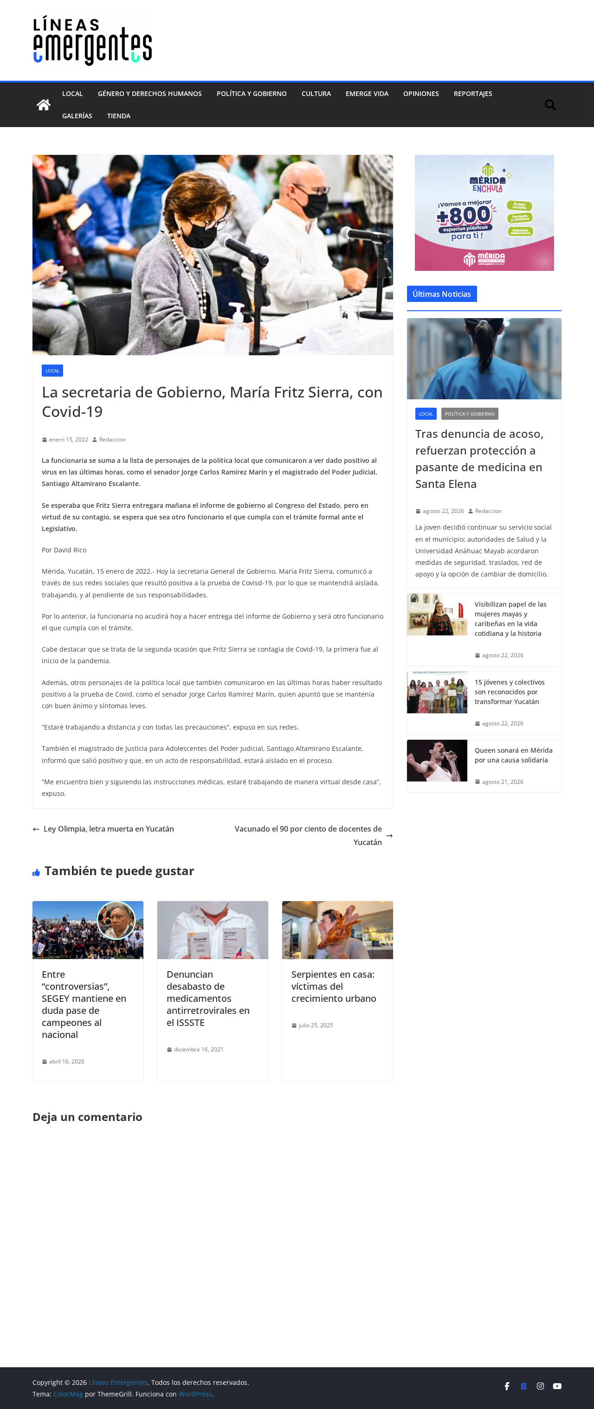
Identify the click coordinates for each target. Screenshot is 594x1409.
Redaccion (112, 439)
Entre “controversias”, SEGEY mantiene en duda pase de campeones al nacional (84, 1004)
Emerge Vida (367, 93)
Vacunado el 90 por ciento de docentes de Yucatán (308, 835)
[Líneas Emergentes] (43, 105)
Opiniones (421, 93)
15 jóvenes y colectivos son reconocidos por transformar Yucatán (510, 692)
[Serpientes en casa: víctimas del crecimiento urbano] (337, 908)
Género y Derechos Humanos (150, 93)
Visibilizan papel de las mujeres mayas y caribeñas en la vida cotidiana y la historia (511, 619)
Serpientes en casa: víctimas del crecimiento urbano (333, 986)
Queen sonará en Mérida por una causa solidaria (514, 755)
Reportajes (473, 93)
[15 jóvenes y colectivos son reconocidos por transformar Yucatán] (437, 703)
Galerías (77, 115)
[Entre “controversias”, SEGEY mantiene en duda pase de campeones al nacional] (87, 908)
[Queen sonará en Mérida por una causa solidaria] (437, 766)
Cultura (316, 93)
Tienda (118, 115)
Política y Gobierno (252, 93)
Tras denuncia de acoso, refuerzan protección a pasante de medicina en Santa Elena (479, 458)
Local (72, 93)
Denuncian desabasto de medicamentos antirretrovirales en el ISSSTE (208, 998)
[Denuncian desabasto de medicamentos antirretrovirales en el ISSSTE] (212, 908)
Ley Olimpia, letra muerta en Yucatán (109, 829)
